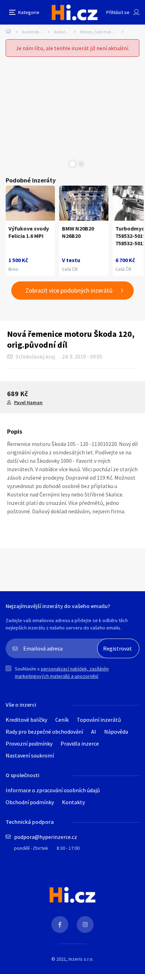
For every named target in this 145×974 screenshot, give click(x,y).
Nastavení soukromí (30, 755)
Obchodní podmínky (30, 802)
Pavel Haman (28, 402)
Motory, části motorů (98, 31)
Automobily (32, 31)
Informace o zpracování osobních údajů (53, 790)
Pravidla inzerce (80, 743)
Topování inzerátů (99, 719)
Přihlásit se (118, 12)
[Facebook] (59, 924)
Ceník (62, 719)
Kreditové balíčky (26, 719)
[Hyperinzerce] (74, 12)
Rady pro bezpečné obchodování (44, 731)
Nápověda (116, 731)
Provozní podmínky (29, 743)
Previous (63, 164)
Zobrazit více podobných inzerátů (69, 290)
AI (93, 731)
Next (81, 164)
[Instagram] (85, 924)
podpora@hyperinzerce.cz (45, 836)
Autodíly (61, 31)
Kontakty (73, 802)
